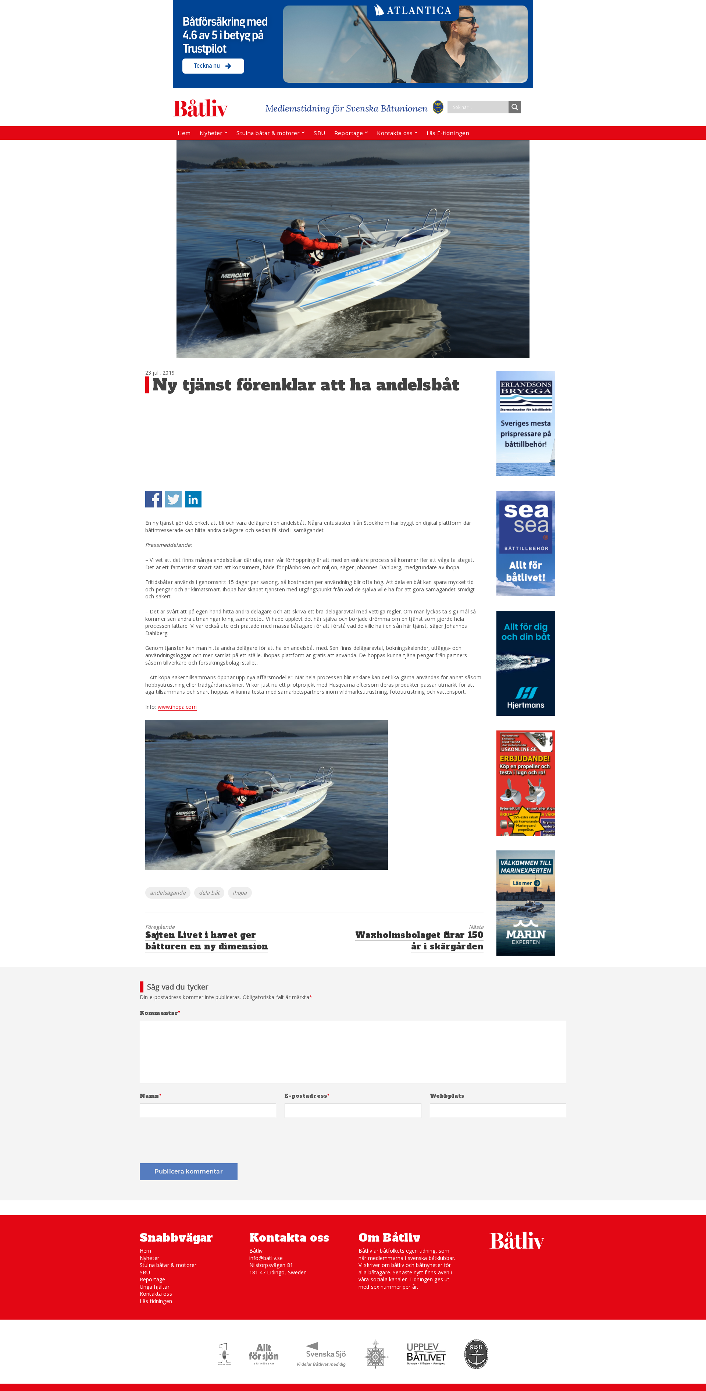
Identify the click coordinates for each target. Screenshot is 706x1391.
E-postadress (307, 1096)
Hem (184, 133)
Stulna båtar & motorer (268, 133)
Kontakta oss (395, 133)
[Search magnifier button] (515, 107)
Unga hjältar (155, 1286)
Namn (150, 1096)
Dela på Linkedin (193, 499)
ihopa (240, 892)
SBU (319, 133)
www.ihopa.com (177, 706)
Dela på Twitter (173, 499)
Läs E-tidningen (448, 133)
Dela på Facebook (153, 499)
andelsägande (168, 892)
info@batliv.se (266, 1257)
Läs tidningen (156, 1301)
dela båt (209, 892)
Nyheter (211, 133)
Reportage (348, 133)
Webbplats (447, 1096)
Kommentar (160, 1013)
